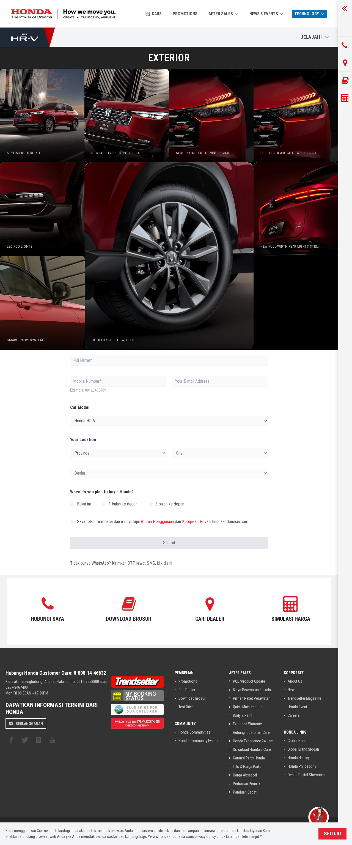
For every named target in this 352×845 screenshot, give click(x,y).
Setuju (332, 834)
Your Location (83, 439)
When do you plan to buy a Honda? (102, 491)
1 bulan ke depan (123, 504)
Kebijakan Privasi (196, 521)
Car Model (79, 407)
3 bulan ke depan (169, 504)
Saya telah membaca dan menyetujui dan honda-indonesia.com (162, 521)
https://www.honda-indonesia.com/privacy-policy (177, 836)
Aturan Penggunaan (157, 521)
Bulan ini (84, 504)
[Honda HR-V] (25, 37)
